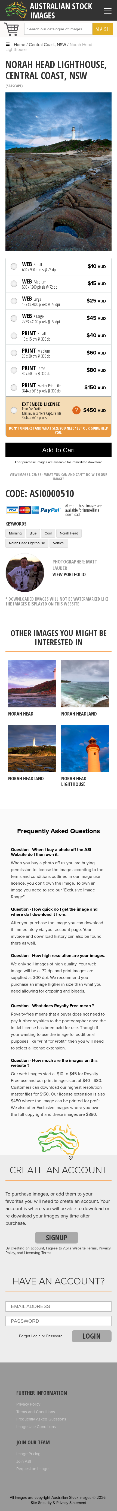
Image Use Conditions (36, 1426)
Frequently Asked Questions (41, 1419)
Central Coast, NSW (47, 44)
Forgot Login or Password (41, 1336)
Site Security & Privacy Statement (58, 1502)
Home (19, 44)
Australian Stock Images (61, 11)
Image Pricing (28, 1453)
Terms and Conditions (35, 1411)
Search (103, 29)
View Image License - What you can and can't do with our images (58, 476)
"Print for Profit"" (52, 1041)
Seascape (14, 85)
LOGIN (92, 1336)
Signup (56, 1237)
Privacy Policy (28, 1404)
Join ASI (23, 1461)
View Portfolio (69, 574)
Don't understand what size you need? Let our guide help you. (58, 430)
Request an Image (32, 1468)
